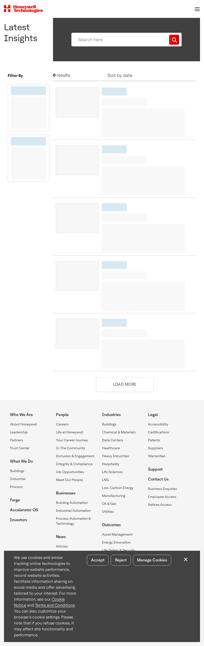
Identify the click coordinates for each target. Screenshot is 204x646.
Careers (62, 424)
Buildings (17, 471)
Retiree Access (160, 505)
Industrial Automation (73, 511)
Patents (154, 440)
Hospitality (110, 464)
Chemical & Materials (119, 432)
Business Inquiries (162, 489)
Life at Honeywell (69, 432)
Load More (125, 384)
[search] (174, 40)
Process (16, 487)
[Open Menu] (197, 9)
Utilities (108, 512)
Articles (62, 546)
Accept (97, 560)
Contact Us (158, 479)
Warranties (156, 456)
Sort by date (119, 75)
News (61, 536)
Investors (18, 519)
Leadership (19, 432)
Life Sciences (112, 472)
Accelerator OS (24, 510)
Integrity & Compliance (74, 464)
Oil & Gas (109, 504)
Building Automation (72, 503)
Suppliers (155, 448)
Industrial (18, 479)
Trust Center (20, 448)
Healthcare (111, 448)
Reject (121, 560)
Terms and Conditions (55, 605)
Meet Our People (69, 480)
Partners (16, 440)
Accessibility (158, 424)
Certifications (158, 432)
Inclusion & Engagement (75, 456)
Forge (15, 500)
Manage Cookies (152, 560)
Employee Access (162, 497)
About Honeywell (23, 424)
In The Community (70, 448)
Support (155, 469)
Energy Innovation (116, 542)
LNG (105, 480)
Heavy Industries (115, 456)
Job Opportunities (70, 472)
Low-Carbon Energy (117, 488)
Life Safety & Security (118, 550)
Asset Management (117, 534)
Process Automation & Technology (73, 521)
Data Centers (112, 440)
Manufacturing (113, 496)
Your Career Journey (72, 440)
